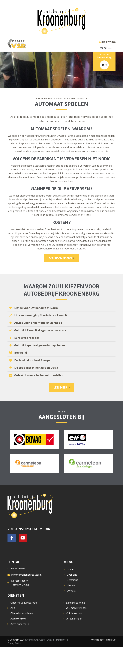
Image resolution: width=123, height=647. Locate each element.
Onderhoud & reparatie (23, 602)
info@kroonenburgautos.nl (26, 574)
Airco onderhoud (19, 624)
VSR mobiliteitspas (76, 608)
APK (12, 608)
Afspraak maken (60, 258)
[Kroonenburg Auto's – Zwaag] (62, 21)
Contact (71, 590)
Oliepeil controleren (21, 613)
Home (70, 569)
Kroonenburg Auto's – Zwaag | (40, 639)
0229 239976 (18, 568)
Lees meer (60, 387)
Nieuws (71, 585)
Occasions (72, 580)
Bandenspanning (75, 602)
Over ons (72, 574)
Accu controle (18, 618)
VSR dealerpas (74, 613)
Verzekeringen (74, 618)
